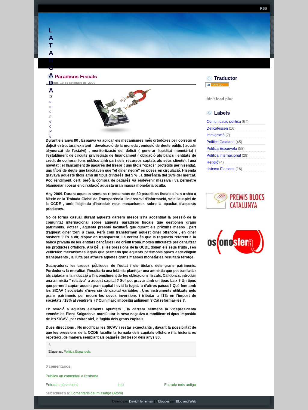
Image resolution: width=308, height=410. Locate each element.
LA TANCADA (51, 60)
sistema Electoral (221, 169)
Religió (212, 162)
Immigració (216, 135)
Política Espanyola (77, 351)
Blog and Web (186, 401)
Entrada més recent (62, 385)
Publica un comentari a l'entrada (72, 376)
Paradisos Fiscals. (76, 77)
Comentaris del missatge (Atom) (97, 393)
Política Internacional (224, 155)
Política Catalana (221, 142)
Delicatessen (217, 128)
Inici (121, 385)
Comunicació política (224, 121)
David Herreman (141, 401)
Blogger (163, 401)
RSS (263, 8)
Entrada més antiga (180, 385)
